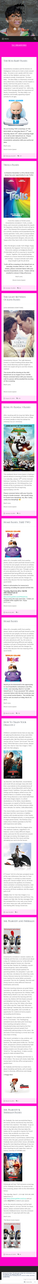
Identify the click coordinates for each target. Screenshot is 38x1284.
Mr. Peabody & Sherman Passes (13, 1111)
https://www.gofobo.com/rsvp (16, 1198)
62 (20, 1254)
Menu (6, 39)
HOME (6, 689)
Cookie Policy (6, 1276)
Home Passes (11, 621)
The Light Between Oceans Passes (15, 298)
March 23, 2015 (10, 612)
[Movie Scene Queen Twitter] (23, 28)
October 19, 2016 (10, 288)
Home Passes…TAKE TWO (17, 522)
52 (19, 513)
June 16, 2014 (9, 912)
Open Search (34, 39)
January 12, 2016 (10, 513)
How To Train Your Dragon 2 (15, 724)
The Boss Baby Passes (15, 60)
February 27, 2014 (11, 1254)
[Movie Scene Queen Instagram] (19, 28)
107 (21, 156)
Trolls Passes (11, 165)
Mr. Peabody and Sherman (19, 921)
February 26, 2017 (11, 156)
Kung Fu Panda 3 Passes (17, 407)
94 (20, 288)
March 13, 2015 (10, 713)
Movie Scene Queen (19, 21)
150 (19, 398)
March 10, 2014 (10, 1101)
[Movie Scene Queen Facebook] (14, 28)
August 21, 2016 (10, 398)
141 (19, 713)
